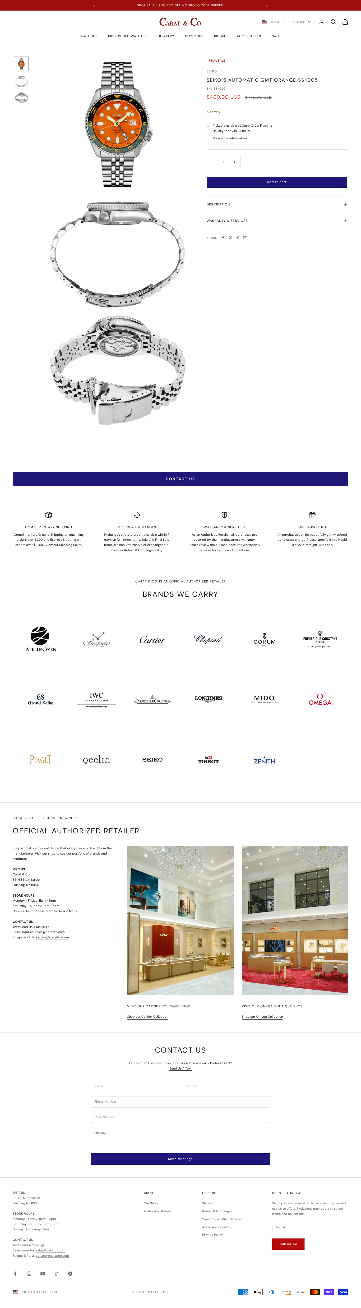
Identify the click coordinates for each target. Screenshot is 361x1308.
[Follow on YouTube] (42, 1273)
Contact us (180, 478)
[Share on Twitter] (230, 238)
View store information (230, 138)
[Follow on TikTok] (56, 1273)
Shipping (208, 1203)
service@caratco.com (52, 937)
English (298, 22)
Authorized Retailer (158, 1211)
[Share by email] (245, 238)
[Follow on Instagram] (29, 1273)
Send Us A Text (180, 1068)
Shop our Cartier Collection (147, 1017)
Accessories (249, 36)
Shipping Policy (70, 545)
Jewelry (166, 36)
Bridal (220, 36)
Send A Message (32, 1245)
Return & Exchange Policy (143, 550)
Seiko (212, 71)
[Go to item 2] (21, 82)
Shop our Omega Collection (262, 1017)
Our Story (151, 1203)
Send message (180, 1159)
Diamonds (194, 36)
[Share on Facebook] (223, 238)
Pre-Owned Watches (128, 36)
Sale (276, 36)
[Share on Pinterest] (238, 238)
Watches (88, 36)
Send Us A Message (34, 927)
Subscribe (288, 1244)
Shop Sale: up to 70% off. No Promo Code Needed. (180, 5)
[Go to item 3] (21, 98)
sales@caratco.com (50, 932)
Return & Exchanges (217, 1211)
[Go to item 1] (21, 64)
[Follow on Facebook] (15, 1273)
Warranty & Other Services (222, 1219)
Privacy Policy (212, 1235)
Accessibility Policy (216, 1227)
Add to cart (277, 182)
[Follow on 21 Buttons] (70, 1273)
